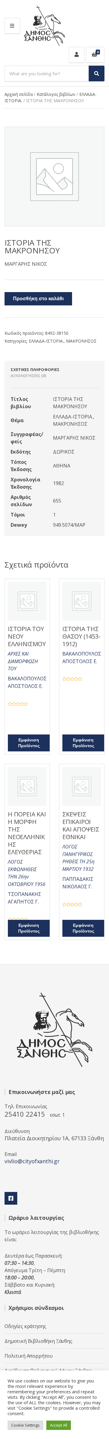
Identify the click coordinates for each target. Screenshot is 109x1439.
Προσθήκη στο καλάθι (38, 298)
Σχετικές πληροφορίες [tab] (35, 369)
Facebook (11, 1198)
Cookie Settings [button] (25, 1425)
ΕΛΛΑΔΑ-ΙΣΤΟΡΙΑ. (46, 341)
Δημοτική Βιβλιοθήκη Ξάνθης (38, 1341)
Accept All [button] (58, 1425)
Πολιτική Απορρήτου (29, 1356)
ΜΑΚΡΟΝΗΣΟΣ (81, 341)
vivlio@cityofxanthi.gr (32, 1161)
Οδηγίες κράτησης (25, 1326)
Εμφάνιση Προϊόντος (29, 743)
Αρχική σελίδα (19, 94)
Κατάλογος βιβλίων (56, 94)
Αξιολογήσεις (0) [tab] (28, 375)
